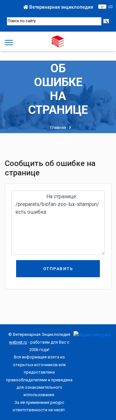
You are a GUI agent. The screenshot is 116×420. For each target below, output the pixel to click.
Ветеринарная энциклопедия (60, 7)
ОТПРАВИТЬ (58, 268)
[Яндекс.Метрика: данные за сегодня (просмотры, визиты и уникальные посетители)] (92, 334)
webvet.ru (18, 342)
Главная (58, 127)
